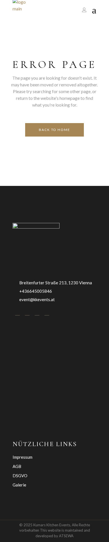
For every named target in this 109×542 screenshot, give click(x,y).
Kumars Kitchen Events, (52, 525)
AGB (17, 466)
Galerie (19, 484)
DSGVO (20, 475)
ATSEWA (66, 536)
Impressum (22, 457)
